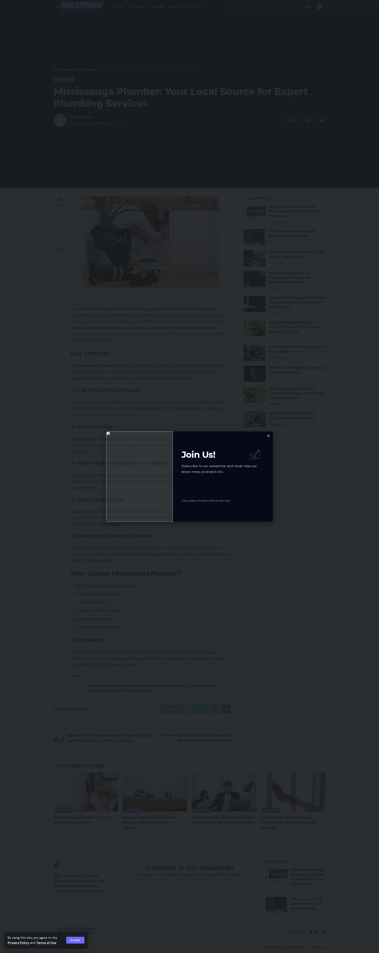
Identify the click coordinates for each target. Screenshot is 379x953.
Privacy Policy (18, 943)
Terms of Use (46, 943)
